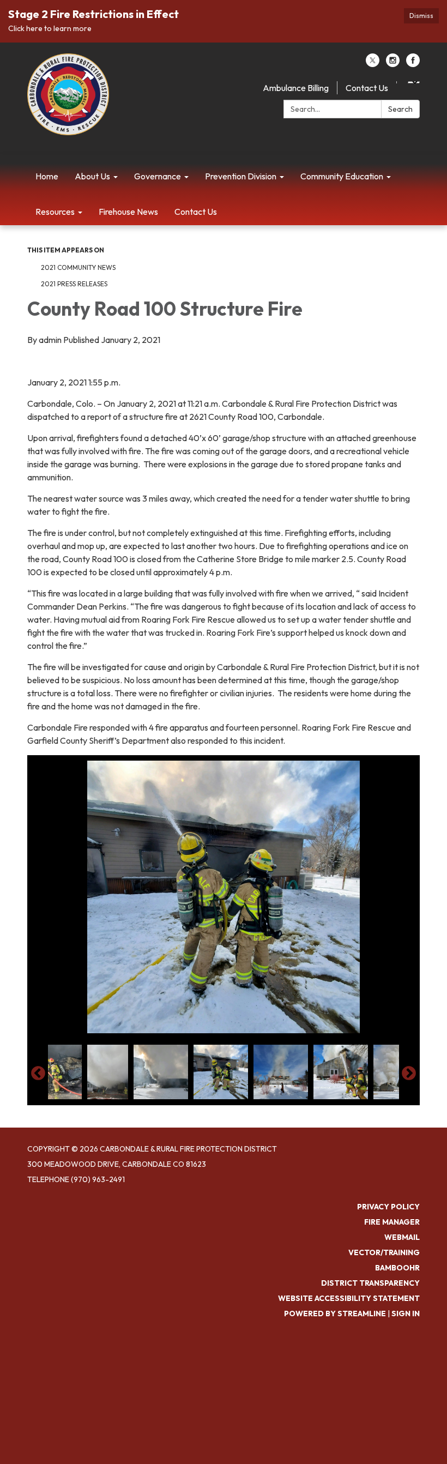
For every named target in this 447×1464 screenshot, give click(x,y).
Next (409, 1073)
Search (400, 109)
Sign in (405, 1313)
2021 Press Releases (74, 284)
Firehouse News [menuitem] (128, 211)
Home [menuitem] (46, 176)
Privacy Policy (388, 1207)
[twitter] (372, 63)
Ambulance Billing (296, 87)
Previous (38, 1073)
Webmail (402, 1237)
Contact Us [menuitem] (195, 211)
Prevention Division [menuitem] (240, 176)
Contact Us (367, 87)
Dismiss (421, 15)
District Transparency (370, 1283)
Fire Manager (392, 1222)
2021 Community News (78, 267)
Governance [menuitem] (157, 176)
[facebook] (413, 63)
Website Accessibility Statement (349, 1298)
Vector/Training (384, 1252)
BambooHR (397, 1268)
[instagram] (393, 63)
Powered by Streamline (335, 1313)
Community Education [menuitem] (341, 176)
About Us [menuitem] (92, 176)
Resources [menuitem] (55, 211)
